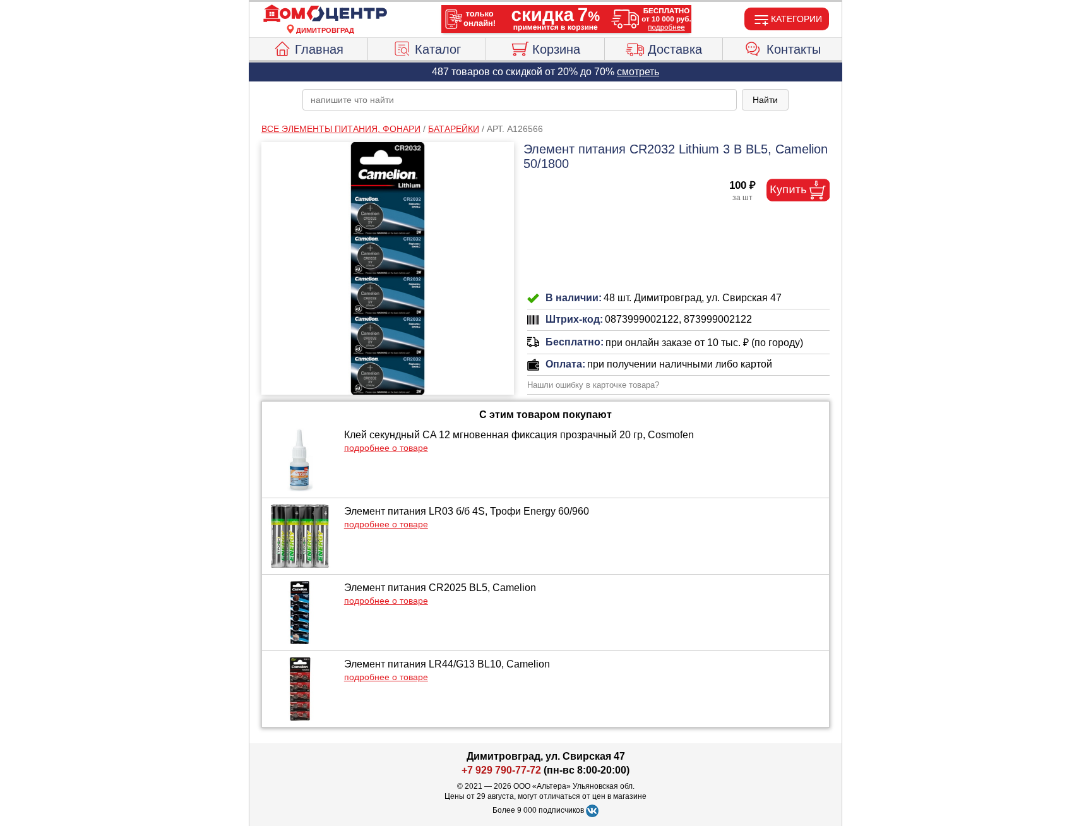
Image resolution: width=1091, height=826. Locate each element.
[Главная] (325, 14)
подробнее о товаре (386, 448)
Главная (319, 49)
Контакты (793, 49)
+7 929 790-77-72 (501, 770)
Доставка (675, 49)
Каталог (438, 49)
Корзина (556, 49)
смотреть (638, 71)
